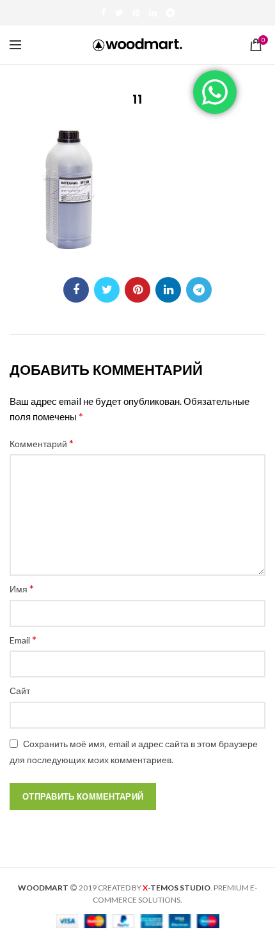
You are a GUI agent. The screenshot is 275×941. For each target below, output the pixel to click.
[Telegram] (170, 12)
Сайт (20, 690)
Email (23, 639)
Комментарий (42, 443)
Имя (22, 588)
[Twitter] (119, 12)
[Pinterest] (136, 12)
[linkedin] (153, 12)
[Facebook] (104, 12)
